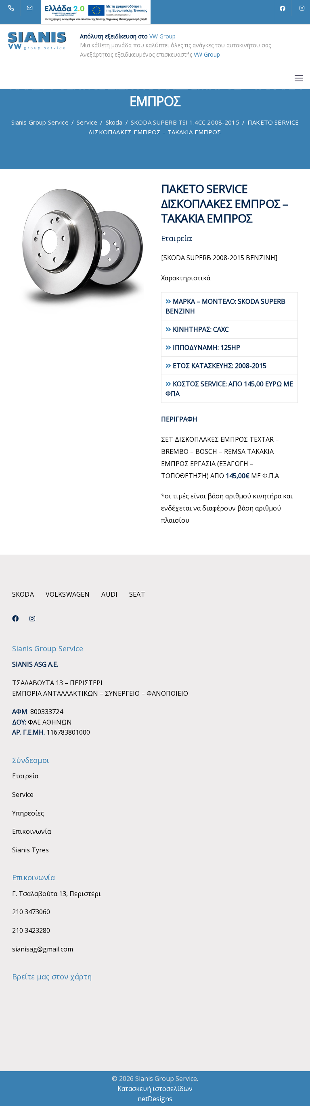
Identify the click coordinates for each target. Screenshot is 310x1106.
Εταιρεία (25, 775)
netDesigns (155, 1098)
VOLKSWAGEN (68, 594)
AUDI (109, 594)
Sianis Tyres (30, 849)
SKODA (23, 594)
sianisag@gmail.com (42, 949)
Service (23, 794)
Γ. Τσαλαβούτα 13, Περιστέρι (56, 893)
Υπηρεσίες (28, 813)
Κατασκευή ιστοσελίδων (155, 1088)
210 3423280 (31, 930)
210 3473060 (31, 911)
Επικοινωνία (31, 831)
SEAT (137, 594)
